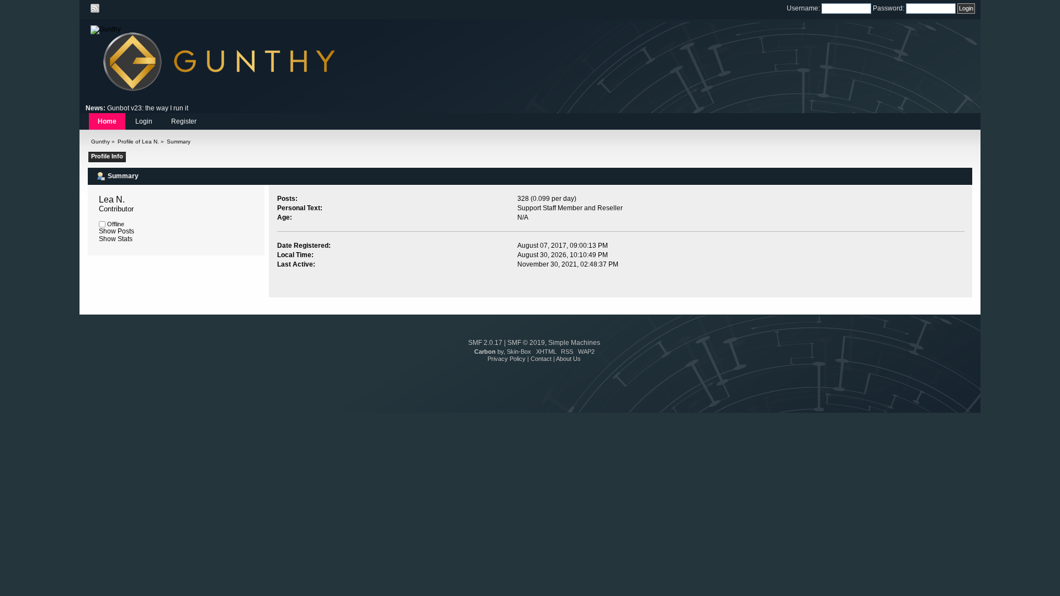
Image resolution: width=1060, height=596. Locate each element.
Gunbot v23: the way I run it (147, 108)
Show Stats (115, 239)
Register (184, 121)
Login (143, 121)
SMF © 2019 (526, 343)
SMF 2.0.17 (485, 343)
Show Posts (116, 231)
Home (107, 121)
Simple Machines (574, 343)
